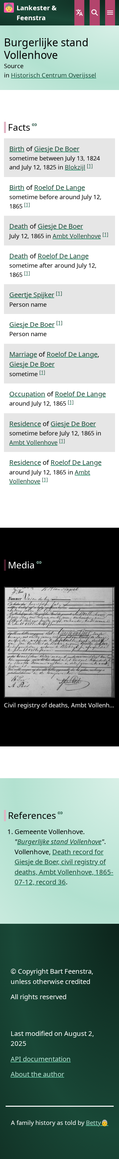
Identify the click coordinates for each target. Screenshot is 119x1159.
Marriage (23, 354)
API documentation (41, 1058)
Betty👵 (97, 1122)
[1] (90, 165)
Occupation (27, 393)
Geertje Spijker (31, 294)
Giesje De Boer (56, 148)
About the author (37, 1074)
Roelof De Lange (59, 187)
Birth (16, 148)
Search (94, 12)
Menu (110, 12)
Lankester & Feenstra (37, 12)
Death (18, 226)
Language (79, 12)
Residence (25, 423)
